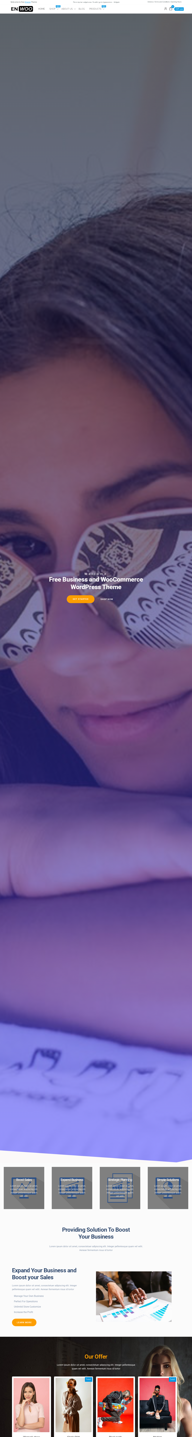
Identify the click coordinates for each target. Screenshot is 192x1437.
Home (41, 9)
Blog (82, 9)
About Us (67, 9)
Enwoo (28, 2)
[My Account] (166, 8)
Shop (54, 8)
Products (97, 8)
